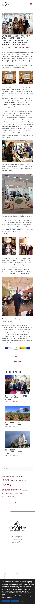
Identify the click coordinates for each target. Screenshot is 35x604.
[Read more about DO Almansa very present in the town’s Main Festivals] (17, 439)
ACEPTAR (6, 601)
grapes (4, 493)
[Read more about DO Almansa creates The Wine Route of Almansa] (17, 413)
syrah (30, 500)
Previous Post (17, 356)
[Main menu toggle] (31, 4)
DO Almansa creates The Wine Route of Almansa (16, 423)
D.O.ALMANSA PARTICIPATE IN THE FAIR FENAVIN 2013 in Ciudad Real (17, 397)
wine (13, 503)
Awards (8, 476)
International (8, 496)
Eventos (25, 480)
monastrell (19, 497)
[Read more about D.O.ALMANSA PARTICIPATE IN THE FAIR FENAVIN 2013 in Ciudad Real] (17, 384)
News (6, 401)
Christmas (19, 476)
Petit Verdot (4, 500)
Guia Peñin (9, 493)
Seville (26, 500)
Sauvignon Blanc (20, 500)
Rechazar (15, 601)
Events (6, 485)
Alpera (3, 476)
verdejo (9, 503)
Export (13, 485)
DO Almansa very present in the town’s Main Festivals (16, 451)
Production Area (12, 500)
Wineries (19, 503)
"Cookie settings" (7, 597)
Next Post (17, 361)
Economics (20, 480)
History (20, 493)
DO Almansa (9, 479)
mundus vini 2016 (28, 497)
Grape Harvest (25, 490)
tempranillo (4, 503)
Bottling (13, 476)
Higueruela (15, 493)
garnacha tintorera (12, 489)
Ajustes (23, 601)
